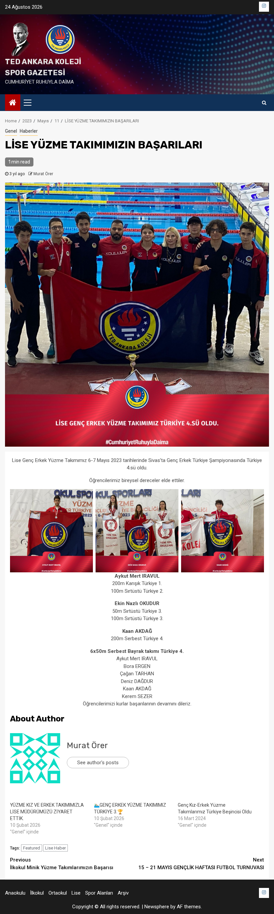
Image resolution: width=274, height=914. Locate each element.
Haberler (29, 131)
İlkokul (37, 893)
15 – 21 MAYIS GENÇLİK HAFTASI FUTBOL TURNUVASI (201, 864)
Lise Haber (55, 847)
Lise (76, 893)
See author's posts (98, 763)
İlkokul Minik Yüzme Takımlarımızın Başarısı (61, 864)
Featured (31, 847)
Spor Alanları (99, 893)
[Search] (264, 102)
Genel (11, 131)
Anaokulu (15, 893)
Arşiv (123, 893)
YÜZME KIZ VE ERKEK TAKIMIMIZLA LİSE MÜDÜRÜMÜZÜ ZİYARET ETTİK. (47, 811)
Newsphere (156, 907)
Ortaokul (57, 893)
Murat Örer (43, 174)
